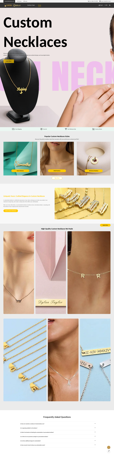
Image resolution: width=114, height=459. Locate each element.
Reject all (74, 453)
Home (39, 5)
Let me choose (36, 455)
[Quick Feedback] (108, 451)
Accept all (74, 450)
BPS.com (25, 1)
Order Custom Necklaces (11, 214)
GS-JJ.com (19, 1)
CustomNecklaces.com (9, 1)
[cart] (110, 5)
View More (57, 179)
